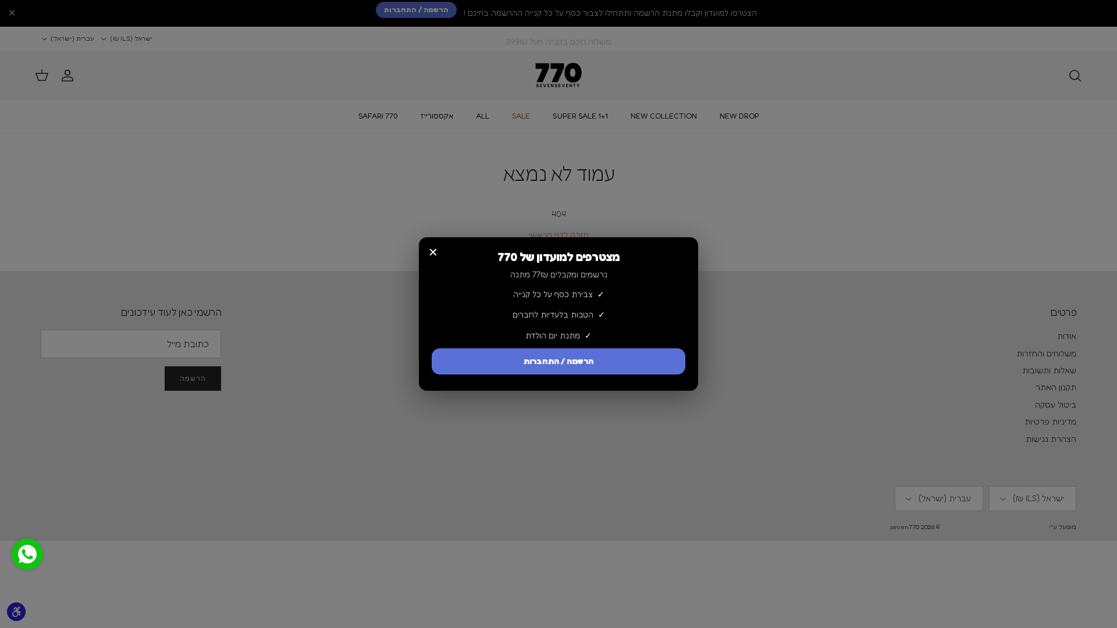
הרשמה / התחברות (558, 361)
